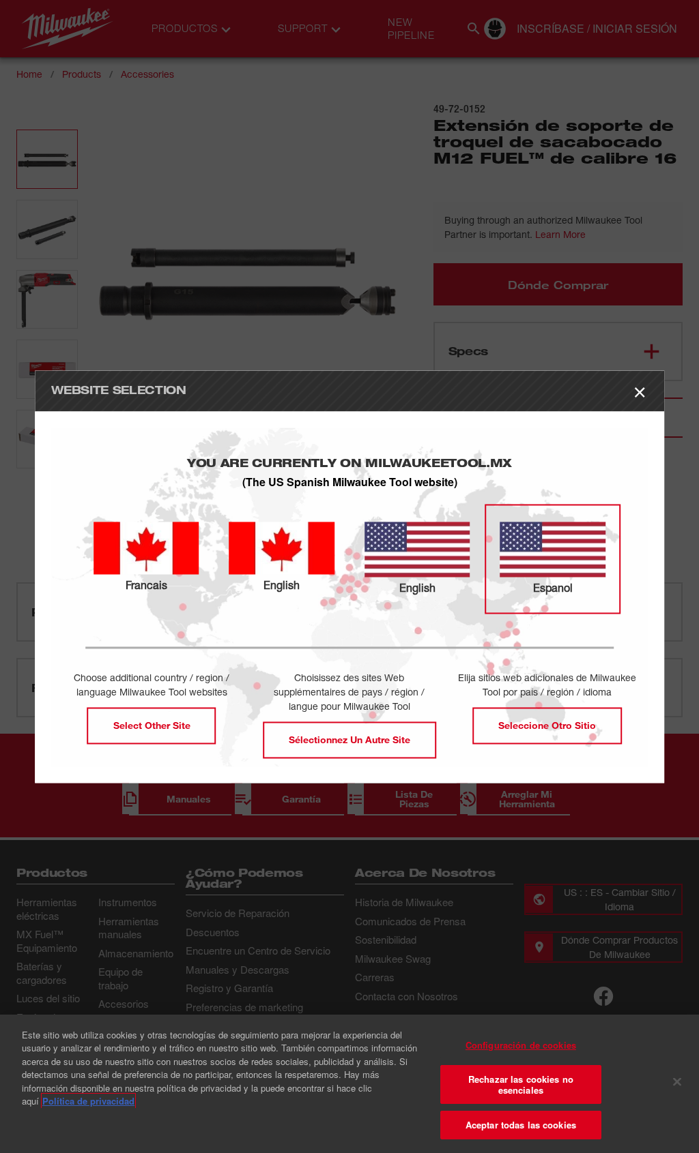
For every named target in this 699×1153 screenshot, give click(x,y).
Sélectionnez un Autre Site (349, 739)
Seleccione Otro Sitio (547, 725)
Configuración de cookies (521, 1044)
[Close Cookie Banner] (677, 1082)
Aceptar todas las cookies (521, 1124)
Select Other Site (151, 725)
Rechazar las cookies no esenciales (520, 1084)
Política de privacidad (88, 1100)
